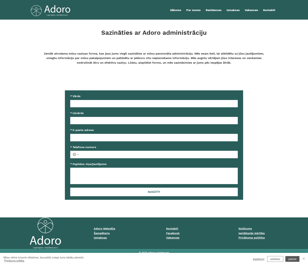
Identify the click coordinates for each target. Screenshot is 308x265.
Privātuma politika (251, 237)
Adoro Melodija (104, 228)
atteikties (275, 259)
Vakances (172, 237)
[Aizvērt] (304, 259)
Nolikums (245, 228)
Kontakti (172, 228)
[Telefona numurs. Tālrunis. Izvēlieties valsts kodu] (75, 154)
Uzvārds (77, 113)
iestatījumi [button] (258, 259)
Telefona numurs (83, 147)
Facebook (173, 233)
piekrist (292, 259)
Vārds (75, 96)
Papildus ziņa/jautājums (88, 164)
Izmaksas (100, 237)
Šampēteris (102, 233)
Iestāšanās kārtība (251, 233)
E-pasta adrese (82, 130)
